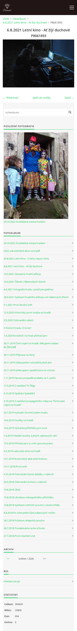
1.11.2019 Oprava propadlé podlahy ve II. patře (30, 378)
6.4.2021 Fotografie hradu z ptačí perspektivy (28, 289)
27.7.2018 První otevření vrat (19, 536)
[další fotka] (68, 63)
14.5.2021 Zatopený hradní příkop (22, 274)
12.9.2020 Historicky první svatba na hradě (27, 312)
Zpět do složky (41, 97)
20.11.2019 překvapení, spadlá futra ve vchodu (29, 370)
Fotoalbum (19, 18)
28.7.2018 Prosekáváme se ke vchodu (24, 528)
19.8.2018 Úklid (12, 489)
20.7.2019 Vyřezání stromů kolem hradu (26, 412)
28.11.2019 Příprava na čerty (19, 354)
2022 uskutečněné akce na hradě (22, 251)
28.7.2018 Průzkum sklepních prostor (24, 520)
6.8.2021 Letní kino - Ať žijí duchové (25, 22)
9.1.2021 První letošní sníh (18, 304)
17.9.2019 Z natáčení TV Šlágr (19, 385)
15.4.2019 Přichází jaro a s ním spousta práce (28, 443)
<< (8, 558)
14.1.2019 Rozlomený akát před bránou (25, 458)
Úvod (6, 18)
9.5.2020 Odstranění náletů (18, 320)
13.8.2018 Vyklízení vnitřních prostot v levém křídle (32, 505)
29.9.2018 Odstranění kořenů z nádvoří (25, 482)
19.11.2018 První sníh (15, 466)
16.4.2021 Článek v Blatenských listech (25, 281)
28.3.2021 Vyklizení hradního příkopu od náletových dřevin (36, 297)
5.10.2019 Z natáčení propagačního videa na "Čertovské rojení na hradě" (34, 403)
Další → (69, 97)
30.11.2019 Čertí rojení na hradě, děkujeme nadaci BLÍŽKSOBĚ (31, 345)
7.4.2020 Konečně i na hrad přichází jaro (25, 335)
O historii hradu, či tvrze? (17, 328)
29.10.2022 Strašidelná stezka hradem (24, 221)
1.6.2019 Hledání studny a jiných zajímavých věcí (30, 435)
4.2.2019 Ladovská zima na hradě (22, 451)
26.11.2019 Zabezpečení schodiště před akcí (28, 362)
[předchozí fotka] (9, 63)
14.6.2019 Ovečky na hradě (18, 420)
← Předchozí (11, 97)
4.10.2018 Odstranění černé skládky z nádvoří (29, 474)
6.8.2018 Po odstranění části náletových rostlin (29, 512)
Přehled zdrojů (12, 581)
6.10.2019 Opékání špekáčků (19, 393)
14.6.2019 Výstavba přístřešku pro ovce (25, 428)
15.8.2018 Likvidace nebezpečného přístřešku (29, 497)
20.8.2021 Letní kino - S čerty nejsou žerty (26, 258)
